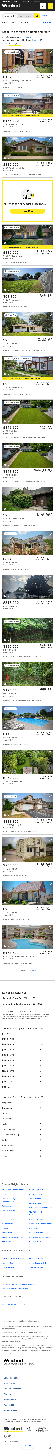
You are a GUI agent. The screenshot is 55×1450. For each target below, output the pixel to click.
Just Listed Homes (36, 1267)
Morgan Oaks (7, 1241)
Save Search (47, 16)
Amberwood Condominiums (13, 1190)
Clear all (47, 22)
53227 (28, 1304)
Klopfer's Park (7, 1224)
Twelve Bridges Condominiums (40, 1208)
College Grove (7, 1206)
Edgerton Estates (8, 1219)
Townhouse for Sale (36, 1258)
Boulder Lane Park (9, 1194)
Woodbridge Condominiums (40, 1237)
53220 (22, 1304)
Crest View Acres (8, 1210)
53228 (4, 1304)
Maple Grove (7, 1233)
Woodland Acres (35, 1241)
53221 (16, 1304)
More (23, 22)
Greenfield (36, 40)
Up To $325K (8, 22)
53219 (10, 1304)
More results (26, 37)
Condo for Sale (8, 1267)
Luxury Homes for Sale (38, 1263)
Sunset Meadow (35, 1199)
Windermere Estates (36, 1233)
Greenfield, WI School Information (15, 1289)
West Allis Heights (36, 1219)
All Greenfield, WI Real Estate (13, 1258)
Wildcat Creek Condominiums (40, 1224)
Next (34, 970)
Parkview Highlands (36, 1190)
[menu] (50, 6)
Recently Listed (15, 44)
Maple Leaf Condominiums (12, 1237)
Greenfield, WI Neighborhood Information (18, 1284)
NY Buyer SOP (10, 1410)
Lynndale (5, 1228)
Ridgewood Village (36, 1194)
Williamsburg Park (35, 1228)
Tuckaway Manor (35, 1203)
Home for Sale (7, 1263)
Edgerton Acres (8, 1215)
